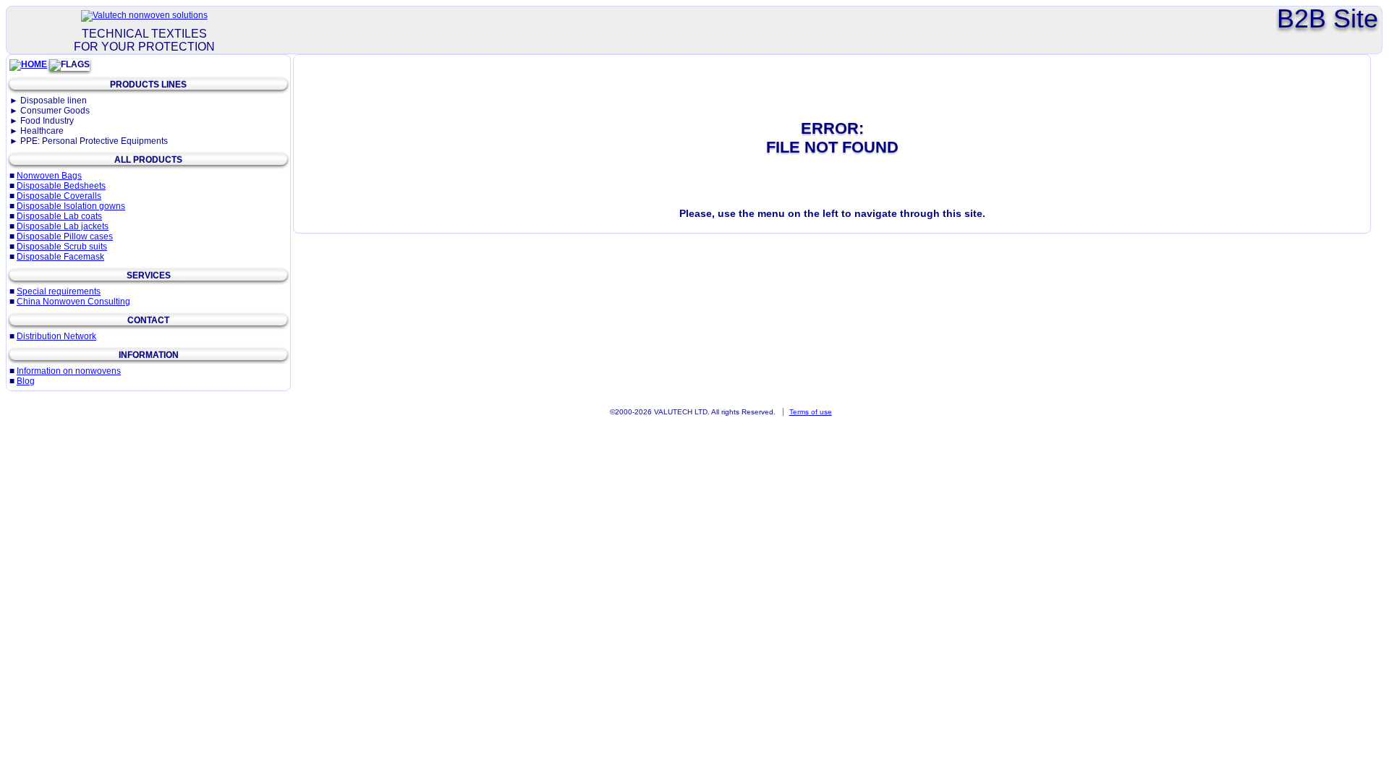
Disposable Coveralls (59, 196)
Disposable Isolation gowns (71, 206)
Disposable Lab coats (59, 216)
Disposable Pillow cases (65, 236)
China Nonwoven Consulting (73, 301)
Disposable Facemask (60, 257)
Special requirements (59, 291)
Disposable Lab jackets (63, 226)
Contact (148, 320)
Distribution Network (56, 336)
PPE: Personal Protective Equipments (94, 141)
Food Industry (47, 121)
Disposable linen (53, 100)
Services (149, 275)
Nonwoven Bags (49, 176)
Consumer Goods (55, 111)
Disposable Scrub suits (62, 247)
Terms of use (810, 412)
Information (149, 355)
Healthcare (42, 131)
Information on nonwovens (69, 371)
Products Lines (148, 85)
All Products (148, 160)
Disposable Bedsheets (61, 186)
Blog (26, 381)
